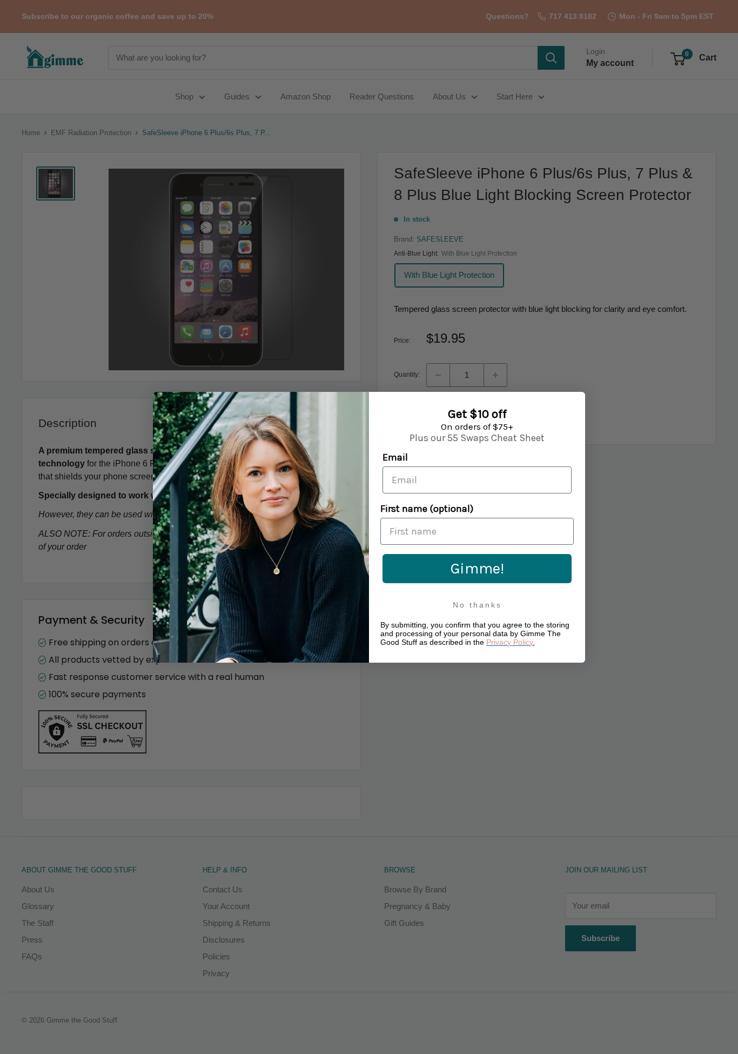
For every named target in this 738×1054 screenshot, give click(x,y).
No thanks (477, 605)
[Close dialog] (574, 402)
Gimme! (477, 568)
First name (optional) (426, 509)
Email (395, 457)
